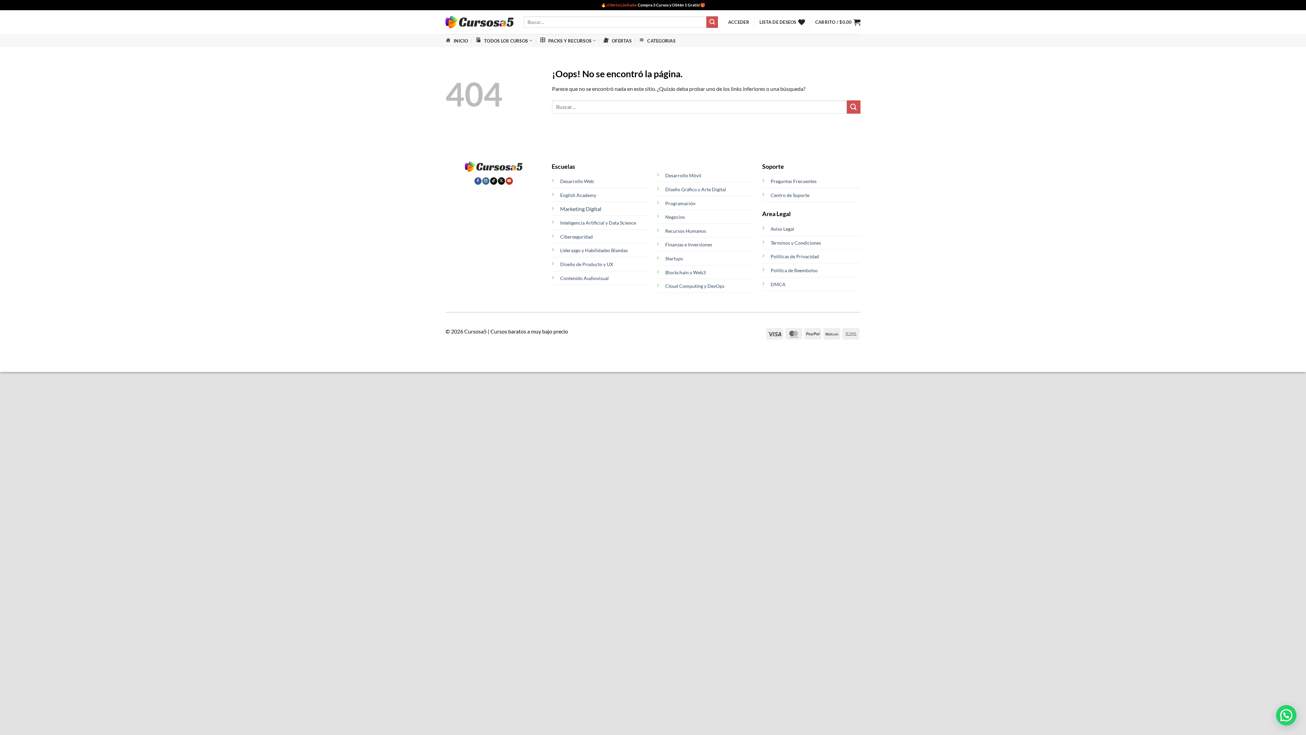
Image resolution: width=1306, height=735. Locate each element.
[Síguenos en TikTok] (493, 181)
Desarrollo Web (577, 181)
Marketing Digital (580, 209)
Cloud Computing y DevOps (694, 286)
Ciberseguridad (576, 237)
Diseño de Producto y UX (586, 264)
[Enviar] (712, 22)
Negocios (675, 217)
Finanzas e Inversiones (688, 244)
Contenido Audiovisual (584, 278)
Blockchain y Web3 (685, 272)
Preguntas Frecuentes (794, 181)
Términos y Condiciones (796, 243)
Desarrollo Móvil (683, 175)
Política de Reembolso (794, 270)
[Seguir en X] (501, 181)
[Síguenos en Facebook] (478, 181)
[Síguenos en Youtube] (509, 181)
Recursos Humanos (685, 231)
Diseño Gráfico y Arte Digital (695, 189)
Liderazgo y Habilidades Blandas (594, 250)
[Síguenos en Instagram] (485, 181)
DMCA (778, 284)
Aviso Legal (782, 229)
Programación (680, 203)
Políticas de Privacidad (795, 256)
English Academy (578, 195)
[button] (738, 22)
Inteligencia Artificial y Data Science (598, 223)
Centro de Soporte (790, 195)
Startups (674, 258)
